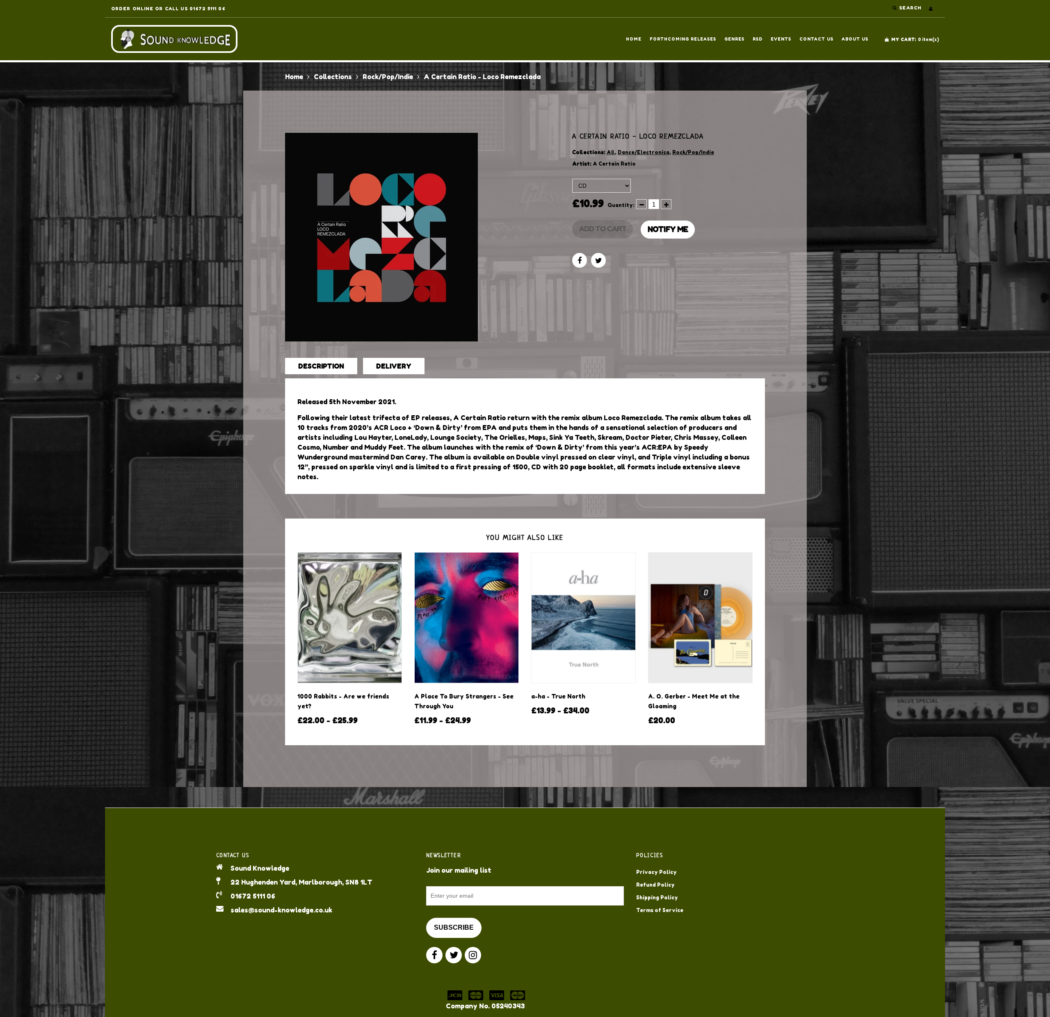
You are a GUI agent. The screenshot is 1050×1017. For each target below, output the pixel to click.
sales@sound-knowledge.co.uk (281, 910)
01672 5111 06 (253, 896)
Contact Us (816, 38)
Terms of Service (659, 910)
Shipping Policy (657, 897)
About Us (855, 38)
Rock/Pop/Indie (388, 77)
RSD (757, 38)
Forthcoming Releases (683, 38)
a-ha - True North (558, 696)
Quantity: (621, 205)
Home (633, 38)
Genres (734, 38)
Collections (333, 77)
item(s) (915, 39)
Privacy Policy (656, 872)
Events (781, 38)
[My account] (931, 8)
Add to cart (602, 229)
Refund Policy (655, 885)
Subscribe (454, 927)
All (611, 152)
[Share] (579, 260)
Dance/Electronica (643, 152)
